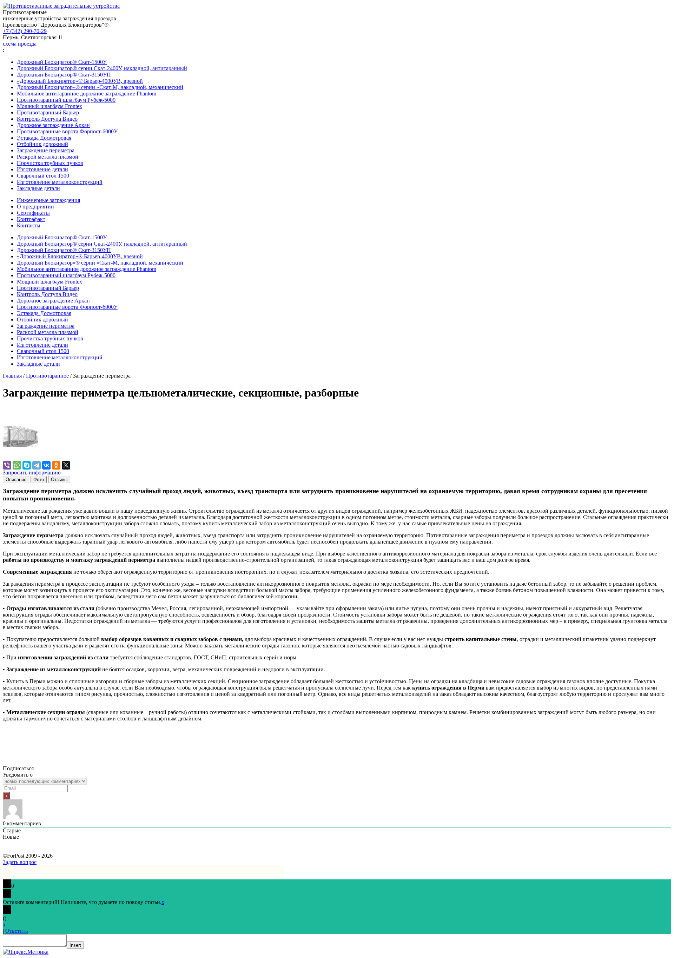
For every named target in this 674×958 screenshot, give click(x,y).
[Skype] (26, 465)
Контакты (28, 225)
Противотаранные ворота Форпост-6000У (67, 131)
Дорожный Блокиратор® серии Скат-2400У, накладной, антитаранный (102, 68)
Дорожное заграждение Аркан (53, 125)
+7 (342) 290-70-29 (25, 31)
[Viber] (7, 465)
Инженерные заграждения (48, 200)
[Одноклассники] (56, 465)
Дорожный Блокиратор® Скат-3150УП (64, 75)
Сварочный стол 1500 (43, 176)
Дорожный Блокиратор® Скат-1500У (62, 62)
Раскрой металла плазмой (47, 157)
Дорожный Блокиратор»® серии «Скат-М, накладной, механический (100, 87)
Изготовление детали (42, 169)
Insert (75, 945)
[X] (66, 465)
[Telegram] (36, 465)
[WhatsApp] (17, 465)
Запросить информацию (32, 472)
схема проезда (20, 44)
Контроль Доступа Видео (47, 119)
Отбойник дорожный (42, 144)
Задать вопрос (20, 862)
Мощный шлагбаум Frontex (49, 106)
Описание (16, 479)
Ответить (16, 931)
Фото (38, 479)
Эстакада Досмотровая (44, 138)
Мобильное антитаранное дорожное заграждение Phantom (86, 94)
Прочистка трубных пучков (50, 163)
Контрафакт (31, 219)
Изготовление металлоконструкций (60, 182)
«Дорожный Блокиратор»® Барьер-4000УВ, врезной (80, 81)
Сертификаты (33, 213)
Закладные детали (38, 188)
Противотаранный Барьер (48, 112)
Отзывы (59, 479)
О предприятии (35, 206)
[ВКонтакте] (46, 465)
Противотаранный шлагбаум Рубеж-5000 (66, 100)
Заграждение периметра (45, 150)
